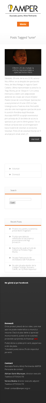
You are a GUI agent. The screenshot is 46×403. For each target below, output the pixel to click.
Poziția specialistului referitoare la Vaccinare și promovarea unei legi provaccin (22, 239)
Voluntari (16, 168)
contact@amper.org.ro (20, 388)
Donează (16, 174)
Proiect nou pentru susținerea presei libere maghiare (24, 229)
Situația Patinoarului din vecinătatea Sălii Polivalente (23, 258)
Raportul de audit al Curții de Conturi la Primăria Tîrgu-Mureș (24, 250)
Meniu (23, 24)
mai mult (35, 139)
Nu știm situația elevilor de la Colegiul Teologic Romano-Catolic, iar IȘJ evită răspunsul (24, 267)
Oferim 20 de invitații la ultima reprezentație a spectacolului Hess (23, 70)
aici (36, 338)
